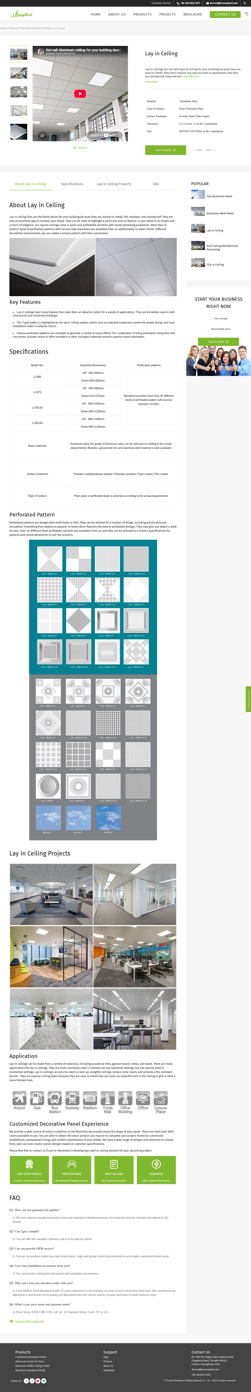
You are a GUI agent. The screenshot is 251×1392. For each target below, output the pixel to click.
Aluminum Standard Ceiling (35, 28)
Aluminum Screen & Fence (29, 1361)
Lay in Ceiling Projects (114, 184)
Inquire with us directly (29, 1321)
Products (142, 14)
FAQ (156, 184)
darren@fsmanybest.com (205, 1369)
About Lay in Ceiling (30, 184)
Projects (167, 14)
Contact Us (225, 14)
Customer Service (161, 3)
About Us (117, 14)
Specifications (72, 184)
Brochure (192, 14)
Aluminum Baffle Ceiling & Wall (32, 1366)
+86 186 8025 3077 (201, 1374)
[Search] (244, 3)
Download (108, 1370)
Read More (151, 81)
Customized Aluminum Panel (30, 1357)
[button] (124, 93)
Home (96, 14)
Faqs (105, 1357)
